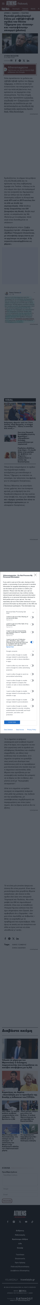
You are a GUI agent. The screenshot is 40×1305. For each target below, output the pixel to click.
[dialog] (20, 652)
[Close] (36, 576)
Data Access (20, 729)
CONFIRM (12, 722)
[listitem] (20, 612)
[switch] (32, 617)
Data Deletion (8, 729)
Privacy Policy (31, 729)
